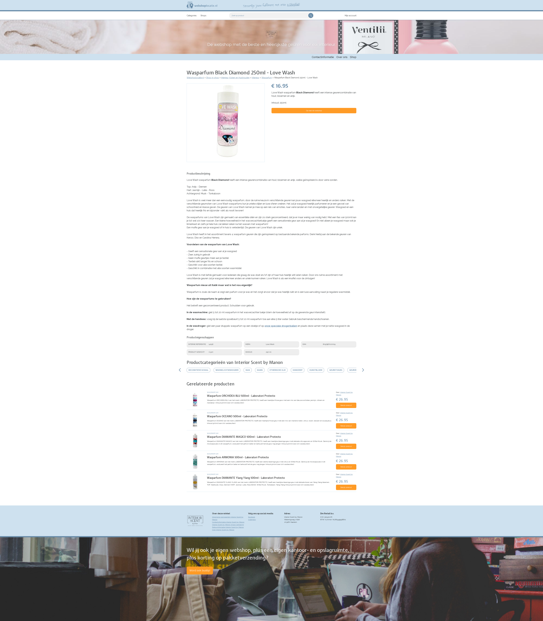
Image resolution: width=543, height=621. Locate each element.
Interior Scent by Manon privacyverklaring (228, 525)
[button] (226, 161)
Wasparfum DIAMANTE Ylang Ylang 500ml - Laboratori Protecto (246, 478)
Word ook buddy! (199, 570)
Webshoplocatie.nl (195, 78)
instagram (252, 520)
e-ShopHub (293, 4)
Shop (353, 57)
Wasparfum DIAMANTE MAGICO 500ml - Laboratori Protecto (244, 437)
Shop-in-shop (212, 78)
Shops (203, 15)
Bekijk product (346, 405)
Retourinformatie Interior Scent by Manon (228, 527)
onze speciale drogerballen (281, 326)
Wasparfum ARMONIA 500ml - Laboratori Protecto (238, 457)
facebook (251, 517)
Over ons (341, 57)
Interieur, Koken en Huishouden (235, 78)
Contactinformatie (323, 57)
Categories (192, 15)
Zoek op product (238, 16)
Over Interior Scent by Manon (223, 530)
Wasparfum (266, 78)
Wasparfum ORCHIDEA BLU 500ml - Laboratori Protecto (241, 396)
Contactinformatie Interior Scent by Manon (228, 522)
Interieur (255, 78)
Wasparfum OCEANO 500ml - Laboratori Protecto (237, 416)
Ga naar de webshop (314, 111)
